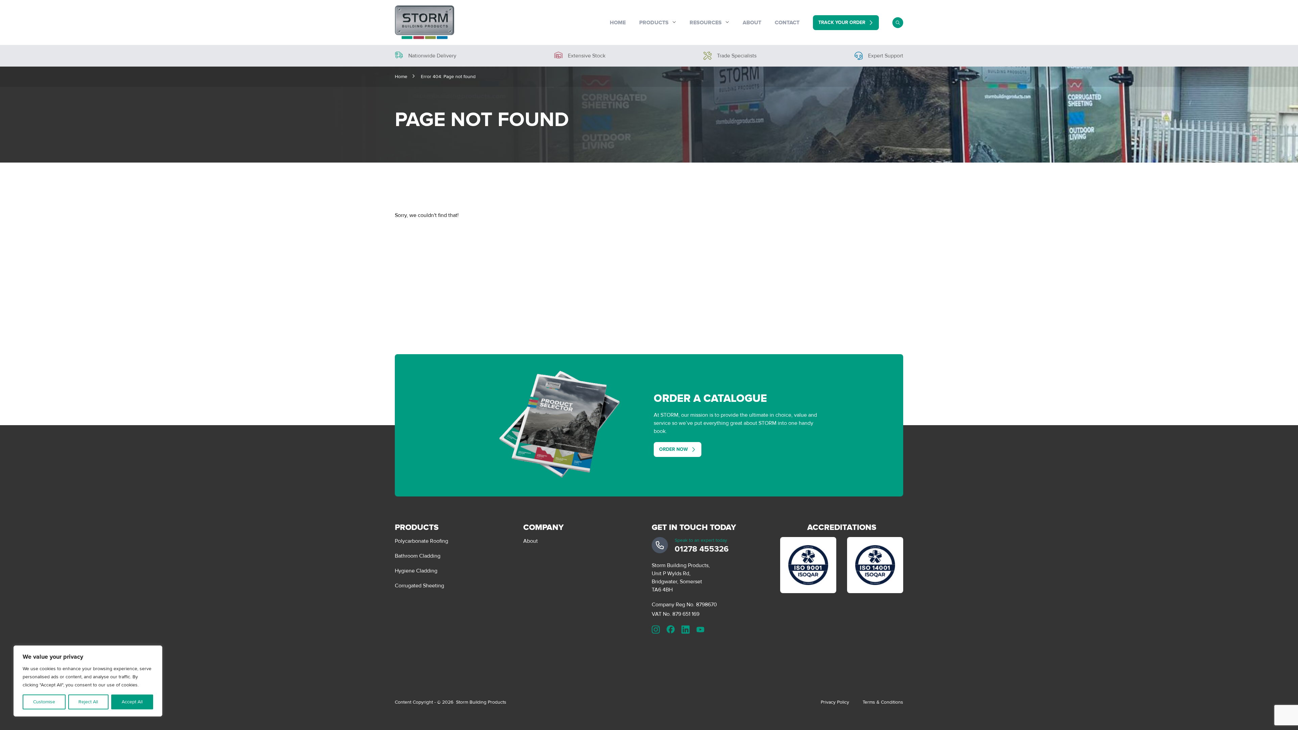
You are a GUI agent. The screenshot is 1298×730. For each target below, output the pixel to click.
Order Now (673, 449)
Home (618, 22)
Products (654, 22)
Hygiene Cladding (416, 570)
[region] (88, 681)
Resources (706, 22)
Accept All (132, 702)
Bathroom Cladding (417, 556)
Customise (44, 702)
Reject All (88, 702)
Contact (787, 22)
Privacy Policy (835, 702)
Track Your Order (841, 22)
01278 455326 (702, 549)
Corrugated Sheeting (419, 585)
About (752, 22)
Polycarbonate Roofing (421, 541)
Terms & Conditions (883, 702)
